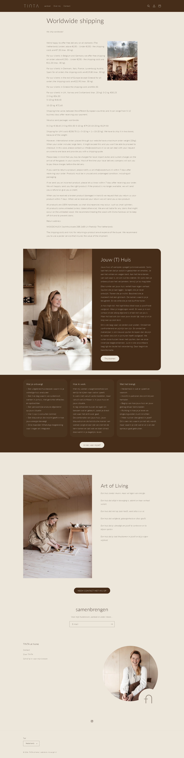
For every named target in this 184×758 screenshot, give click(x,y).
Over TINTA (28, 654)
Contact (26, 650)
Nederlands (30, 743)
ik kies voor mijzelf (92, 445)
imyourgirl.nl (52, 752)
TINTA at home (34, 752)
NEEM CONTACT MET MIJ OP (92, 591)
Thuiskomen (110, 358)
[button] (148, 6)
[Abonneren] (111, 624)
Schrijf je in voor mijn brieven (35, 659)
